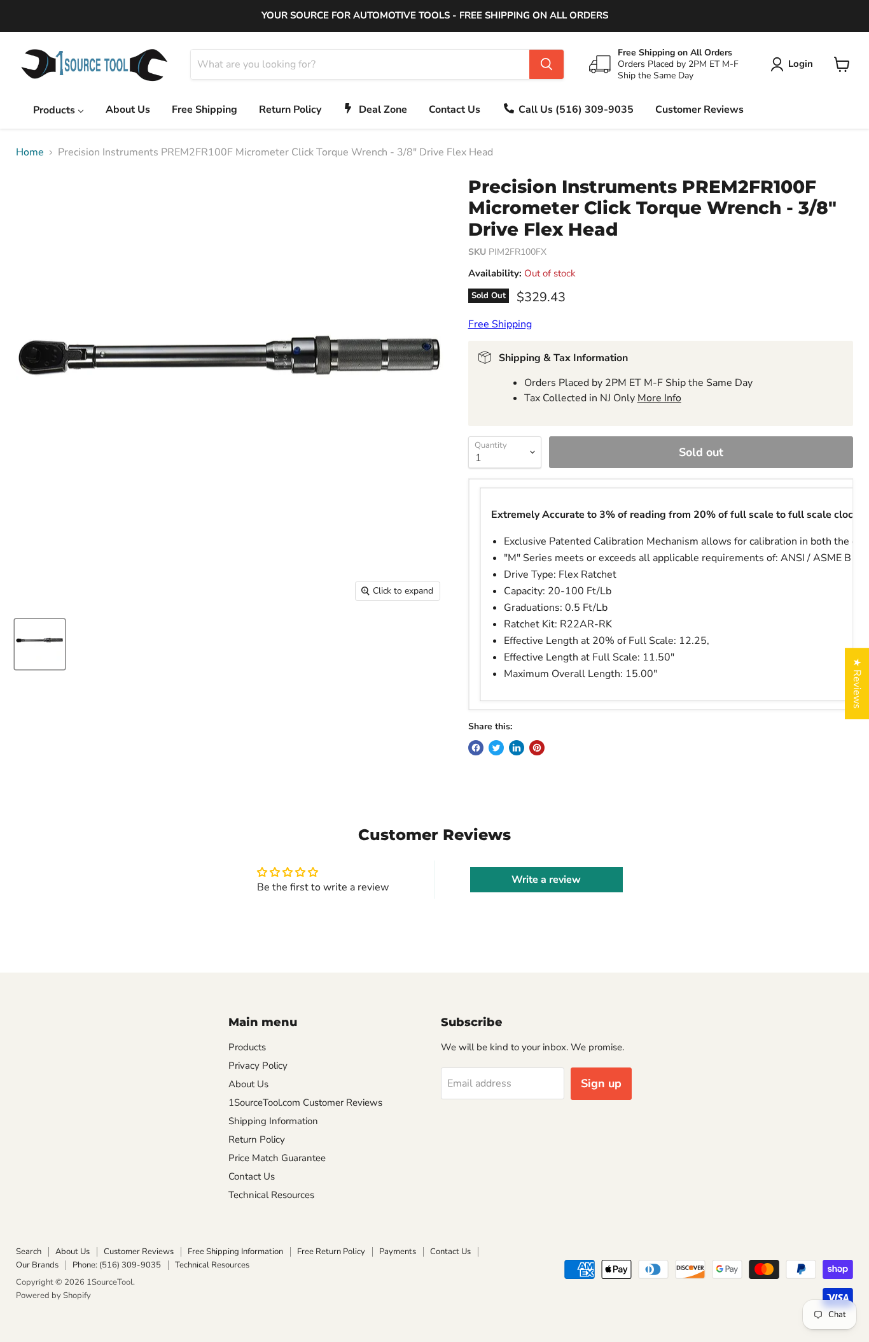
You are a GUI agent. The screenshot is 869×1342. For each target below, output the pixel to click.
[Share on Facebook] (475, 747)
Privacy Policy (258, 1065)
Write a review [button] (546, 880)
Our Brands (37, 1265)
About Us (248, 1084)
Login (800, 63)
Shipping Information (273, 1121)
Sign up (601, 1083)
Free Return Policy (331, 1251)
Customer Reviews (139, 1251)
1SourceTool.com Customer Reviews (305, 1102)
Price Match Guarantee (277, 1158)
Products (247, 1047)
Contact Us (251, 1176)
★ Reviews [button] (857, 683)
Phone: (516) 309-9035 (117, 1265)
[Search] (546, 64)
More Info (659, 398)
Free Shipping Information (235, 1251)
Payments (397, 1251)
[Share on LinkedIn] (516, 747)
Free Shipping (500, 324)
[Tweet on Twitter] (496, 747)
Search (28, 1251)
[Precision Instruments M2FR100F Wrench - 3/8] (40, 644)
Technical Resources (271, 1195)
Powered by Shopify (53, 1295)
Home (30, 152)
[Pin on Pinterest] (537, 747)
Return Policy (256, 1139)
